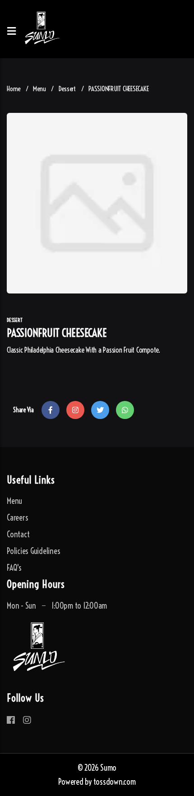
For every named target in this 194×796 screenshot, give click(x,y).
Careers (17, 517)
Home (13, 88)
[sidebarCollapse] (11, 29)
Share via (23, 410)
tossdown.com (114, 782)
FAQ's (14, 568)
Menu (39, 88)
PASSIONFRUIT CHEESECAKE (118, 88)
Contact (18, 534)
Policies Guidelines (33, 551)
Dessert (67, 88)
